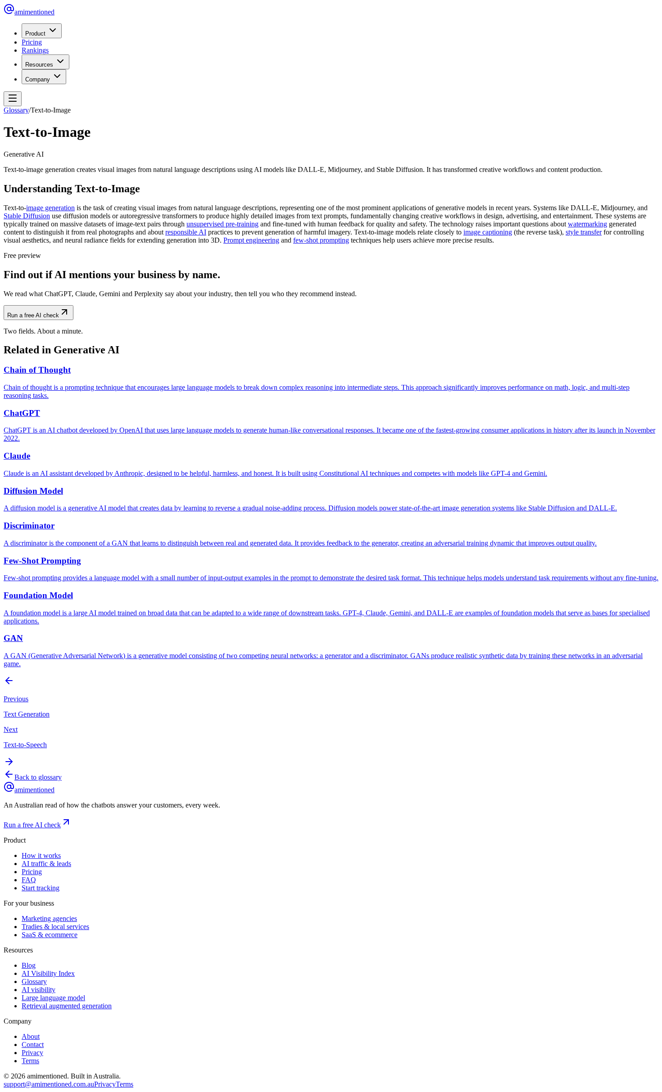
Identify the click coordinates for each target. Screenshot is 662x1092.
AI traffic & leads (46, 863)
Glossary (16, 110)
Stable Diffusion (27, 216)
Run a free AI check (33, 315)
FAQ (29, 880)
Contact (33, 1044)
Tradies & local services (55, 926)
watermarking (587, 224)
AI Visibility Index (48, 973)
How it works (41, 855)
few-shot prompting (321, 240)
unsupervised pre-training (222, 224)
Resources (39, 64)
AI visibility (38, 989)
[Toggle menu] (13, 98)
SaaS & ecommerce (49, 935)
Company (37, 79)
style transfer (584, 232)
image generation (50, 208)
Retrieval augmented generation (67, 1006)
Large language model (53, 998)
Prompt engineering (251, 240)
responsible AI (185, 232)
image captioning (487, 232)
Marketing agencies (49, 918)
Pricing (32, 42)
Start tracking (40, 888)
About (31, 1036)
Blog (29, 965)
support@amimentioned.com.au (49, 1084)
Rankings (35, 50)
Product (35, 33)
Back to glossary (38, 777)
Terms (30, 1061)
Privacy (32, 1052)
